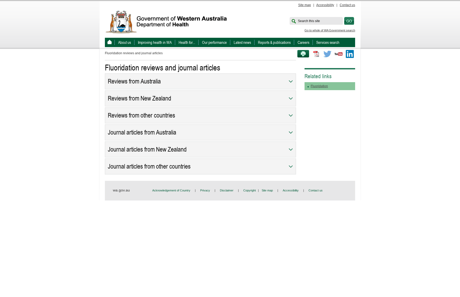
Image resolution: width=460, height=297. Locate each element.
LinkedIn (350, 54)
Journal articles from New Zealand (147, 149)
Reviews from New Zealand (139, 98)
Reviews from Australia (134, 81)
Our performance (214, 42)
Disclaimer (226, 190)
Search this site (309, 21)
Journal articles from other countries (149, 166)
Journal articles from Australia (142, 132)
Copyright (249, 190)
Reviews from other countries (141, 115)
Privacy (205, 190)
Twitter (327, 54)
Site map (304, 5)
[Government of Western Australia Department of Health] (170, 21)
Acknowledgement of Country (171, 190)
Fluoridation (319, 86)
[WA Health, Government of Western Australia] (109, 42)
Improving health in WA (155, 42)
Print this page (301, 54)
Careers (303, 42)
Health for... (187, 42)
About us (124, 42)
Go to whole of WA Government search (330, 30)
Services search (327, 42)
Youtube (339, 54)
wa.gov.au (121, 190)
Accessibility (325, 5)
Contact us (347, 5)
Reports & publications (274, 42)
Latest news (242, 42)
